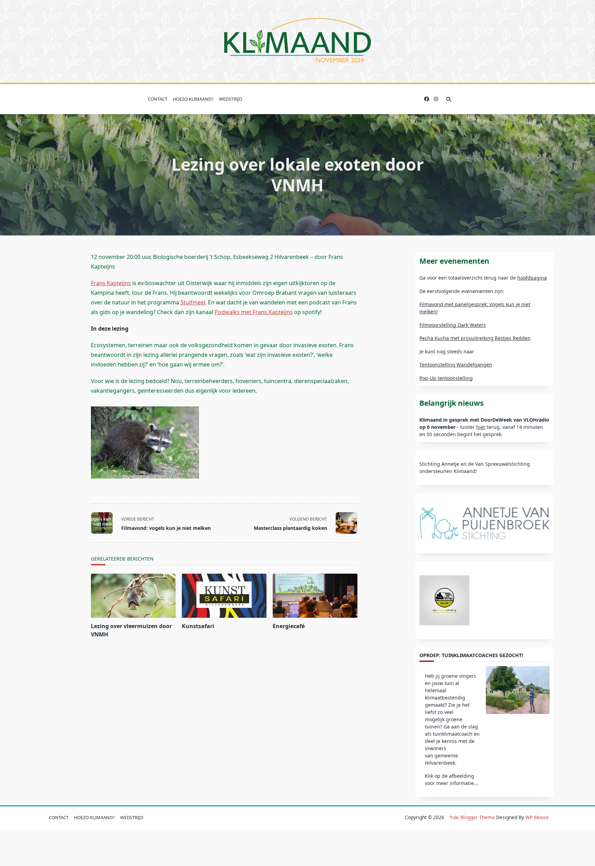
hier (481, 427)
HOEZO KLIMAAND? (193, 99)
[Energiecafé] (315, 596)
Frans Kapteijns (111, 283)
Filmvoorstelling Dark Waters (452, 325)
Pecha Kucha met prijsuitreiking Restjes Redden (475, 338)
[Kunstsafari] (224, 596)
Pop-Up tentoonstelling (446, 378)
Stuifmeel (192, 302)
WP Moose (537, 817)
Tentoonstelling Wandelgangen (455, 364)
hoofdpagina (532, 277)
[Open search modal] (448, 99)
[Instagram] (436, 99)
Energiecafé (289, 626)
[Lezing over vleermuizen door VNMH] (133, 596)
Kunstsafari (198, 626)
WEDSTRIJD (230, 99)
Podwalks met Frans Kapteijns (254, 312)
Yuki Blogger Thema (472, 817)
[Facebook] (426, 99)
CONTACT (157, 99)
